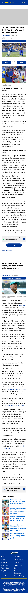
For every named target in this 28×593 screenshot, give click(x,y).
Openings (17, 556)
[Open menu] (2, 2)
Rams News (9, 250)
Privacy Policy (18, 565)
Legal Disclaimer (6, 571)
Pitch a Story (5, 565)
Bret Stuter (6, 35)
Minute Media (10, 579)
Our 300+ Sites (18, 559)
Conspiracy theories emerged (17, 389)
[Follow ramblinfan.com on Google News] (24, 239)
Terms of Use (5, 568)
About (3, 556)
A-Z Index (4, 576)
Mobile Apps (5, 562)
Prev (6, 62)
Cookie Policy (18, 568)
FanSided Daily (18, 562)
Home (3, 250)
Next (21, 62)
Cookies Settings (19, 576)
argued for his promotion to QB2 (14, 405)
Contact (3, 559)
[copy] (11, 38)
